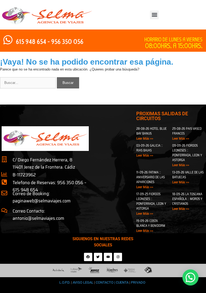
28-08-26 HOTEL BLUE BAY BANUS (151, 131)
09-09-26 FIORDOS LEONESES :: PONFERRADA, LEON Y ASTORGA (187, 152)
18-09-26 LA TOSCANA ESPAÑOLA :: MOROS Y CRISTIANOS (187, 198)
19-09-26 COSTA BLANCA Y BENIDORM (150, 223)
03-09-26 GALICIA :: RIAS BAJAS (149, 148)
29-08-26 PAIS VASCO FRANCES (186, 131)
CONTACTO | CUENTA (112, 282)
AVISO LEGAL (83, 282)
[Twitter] (98, 257)
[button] (154, 14)
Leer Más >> (144, 138)
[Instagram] (118, 257)
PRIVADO (137, 282)
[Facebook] (88, 257)
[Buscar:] (28, 83)
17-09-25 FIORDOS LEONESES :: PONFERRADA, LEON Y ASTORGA (151, 201)
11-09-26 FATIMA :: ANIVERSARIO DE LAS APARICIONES (150, 177)
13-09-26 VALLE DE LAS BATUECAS (188, 175)
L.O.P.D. (64, 282)
